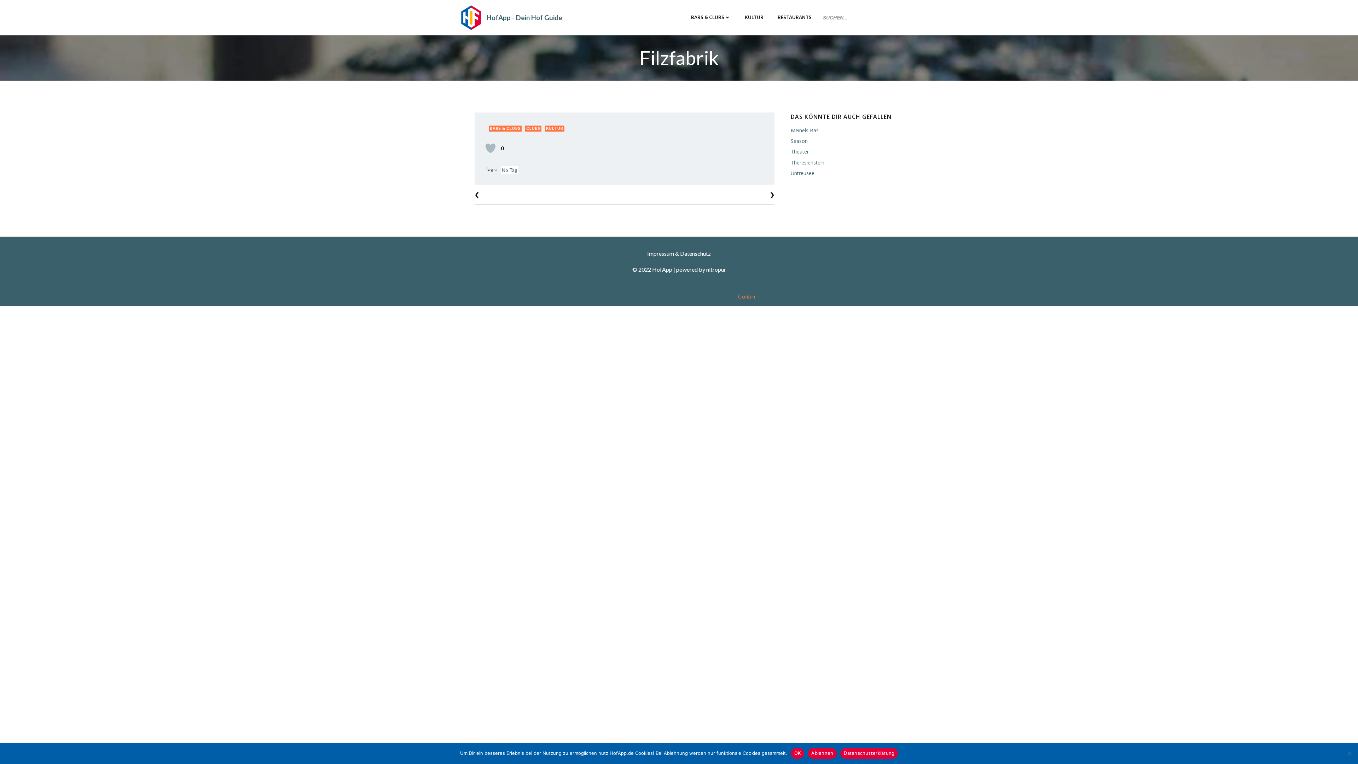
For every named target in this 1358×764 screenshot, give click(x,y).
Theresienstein (807, 162)
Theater (800, 151)
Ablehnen (822, 753)
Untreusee (802, 173)
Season (799, 141)
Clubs (533, 128)
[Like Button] (490, 148)
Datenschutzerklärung (869, 753)
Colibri (746, 296)
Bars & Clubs (707, 17)
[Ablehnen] (1349, 753)
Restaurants (795, 17)
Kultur (754, 17)
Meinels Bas (805, 130)
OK (797, 753)
